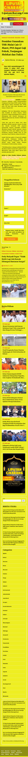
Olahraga (5, 631)
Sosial (22, 37)
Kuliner (5, 614)
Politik (4, 655)
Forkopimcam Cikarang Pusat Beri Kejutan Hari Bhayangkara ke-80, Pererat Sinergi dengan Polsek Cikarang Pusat (14, 519)
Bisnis (4, 565)
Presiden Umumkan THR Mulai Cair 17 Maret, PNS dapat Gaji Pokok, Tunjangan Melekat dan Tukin (14, 48)
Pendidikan (6, 647)
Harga (4, 578)
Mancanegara (6, 622)
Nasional (4, 37)
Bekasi (4, 251)
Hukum (14, 251)
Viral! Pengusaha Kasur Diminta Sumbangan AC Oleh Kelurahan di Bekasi (14, 352)
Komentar (7, 189)
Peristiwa (12, 253)
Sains (4, 667)
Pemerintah (10, 37)
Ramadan (17, 37)
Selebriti (5, 675)
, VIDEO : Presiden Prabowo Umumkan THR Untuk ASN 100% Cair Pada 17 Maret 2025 (14, 157)
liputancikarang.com (15, 13)
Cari (4, 498)
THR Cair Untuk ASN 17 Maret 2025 (11, 169)
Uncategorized (7, 684)
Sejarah (5, 671)
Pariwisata (6, 639)
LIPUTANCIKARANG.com (8, 99)
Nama (6, 208)
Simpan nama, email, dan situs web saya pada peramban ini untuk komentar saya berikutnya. (15, 233)
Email (6, 215)
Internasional (6, 590)
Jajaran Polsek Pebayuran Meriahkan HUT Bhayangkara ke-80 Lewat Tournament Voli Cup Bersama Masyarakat (14, 511)
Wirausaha (5, 696)
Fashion (5, 573)
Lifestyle (5, 618)
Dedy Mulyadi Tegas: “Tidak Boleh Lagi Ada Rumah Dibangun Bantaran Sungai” (13, 259)
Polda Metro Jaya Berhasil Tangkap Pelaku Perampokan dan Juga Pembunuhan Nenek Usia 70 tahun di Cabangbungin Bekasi (14, 423)
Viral (20, 253)
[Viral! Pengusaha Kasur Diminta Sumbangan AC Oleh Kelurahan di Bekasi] (14, 340)
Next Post (5, 247)
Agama (4, 553)
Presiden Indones (15, 166)
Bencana (8, 251)
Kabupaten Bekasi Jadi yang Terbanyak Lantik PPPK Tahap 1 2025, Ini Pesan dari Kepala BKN (13, 447)
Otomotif (5, 635)
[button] (11, 23)
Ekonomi (5, 569)
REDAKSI (17, 754)
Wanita (5, 692)
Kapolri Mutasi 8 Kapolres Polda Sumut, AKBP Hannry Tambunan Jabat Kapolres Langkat (13, 526)
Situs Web (7, 223)
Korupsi (5, 602)
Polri (4, 659)
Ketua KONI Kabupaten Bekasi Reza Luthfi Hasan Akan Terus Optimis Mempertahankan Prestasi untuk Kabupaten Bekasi (14, 399)
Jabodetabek (6, 594)
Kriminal (5, 610)
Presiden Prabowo (7, 167)
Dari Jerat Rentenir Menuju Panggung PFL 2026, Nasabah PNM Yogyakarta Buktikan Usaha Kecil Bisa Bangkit (13, 542)
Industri (5, 586)
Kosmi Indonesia (7, 606)
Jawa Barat (20, 251)
